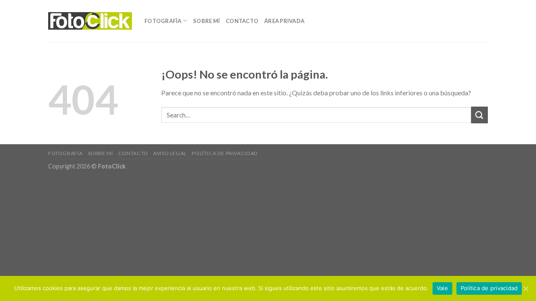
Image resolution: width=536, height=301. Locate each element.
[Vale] (525, 288)
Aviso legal (170, 153)
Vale (442, 288)
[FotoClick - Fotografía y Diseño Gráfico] (90, 21)
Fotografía (163, 21)
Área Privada (284, 21)
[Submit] (479, 115)
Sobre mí (206, 21)
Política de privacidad (225, 153)
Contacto (242, 21)
